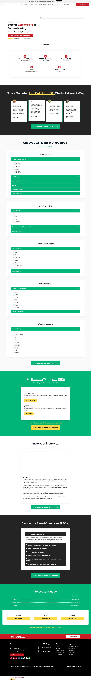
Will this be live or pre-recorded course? (39, 555)
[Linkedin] (22, 658)
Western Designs (17, 329)
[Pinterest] (16, 658)
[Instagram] (11, 658)
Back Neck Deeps (17, 193)
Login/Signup (24, 4)
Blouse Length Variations (19, 181)
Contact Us (57, 4)
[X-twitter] (27, 658)
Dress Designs (16, 271)
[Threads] (24, 658)
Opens (14, 185)
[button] (45, 159)
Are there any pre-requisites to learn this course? (42, 545)
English (19, 615)
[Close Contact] (14, 679)
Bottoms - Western (17, 311)
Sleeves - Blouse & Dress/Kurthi (21, 227)
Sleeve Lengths (16, 211)
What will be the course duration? (37, 548)
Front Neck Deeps (17, 189)
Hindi (45, 615)
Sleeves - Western (17, 231)
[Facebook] (19, 658)
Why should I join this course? (36, 534)
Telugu (72, 615)
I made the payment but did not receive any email (42, 564)
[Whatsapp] (29, 658)
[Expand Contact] (11, 679)
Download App (65, 4)
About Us (50, 4)
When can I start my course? (36, 552)
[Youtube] (14, 658)
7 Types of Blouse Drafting (19, 159)
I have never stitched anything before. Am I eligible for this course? (44, 559)
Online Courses (42, 4)
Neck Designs (16, 177)
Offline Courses (33, 4)
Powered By (70, 666)
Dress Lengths (16, 248)
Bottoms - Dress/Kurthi (19, 288)
